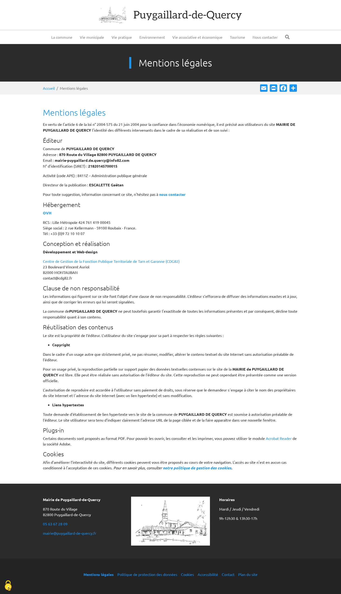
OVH (47, 212)
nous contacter (172, 194)
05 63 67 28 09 (55, 523)
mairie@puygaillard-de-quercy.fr (69, 533)
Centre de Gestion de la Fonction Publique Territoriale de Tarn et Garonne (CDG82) (111, 261)
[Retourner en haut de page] (330, 583)
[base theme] (170, 15)
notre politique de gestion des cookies (197, 467)
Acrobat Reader (279, 438)
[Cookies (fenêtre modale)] (8, 586)
